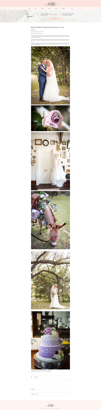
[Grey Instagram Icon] (72, 8)
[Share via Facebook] (31, 376)
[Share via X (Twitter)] (34, 376)
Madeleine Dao (59, 408)
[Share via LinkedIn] (36, 376)
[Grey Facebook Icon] (70, 8)
